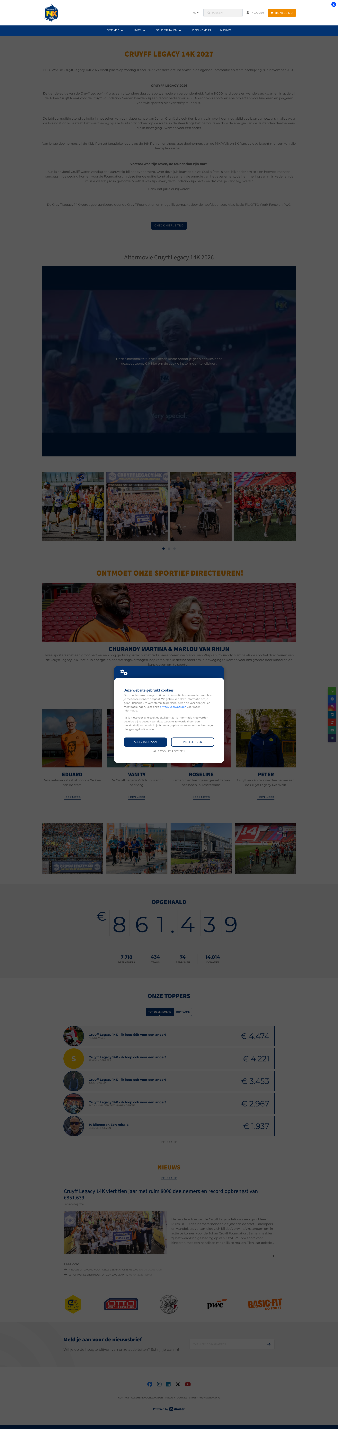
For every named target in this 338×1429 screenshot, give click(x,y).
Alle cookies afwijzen (169, 751)
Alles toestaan (145, 742)
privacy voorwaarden (173, 706)
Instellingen (192, 742)
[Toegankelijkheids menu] (333, 4)
